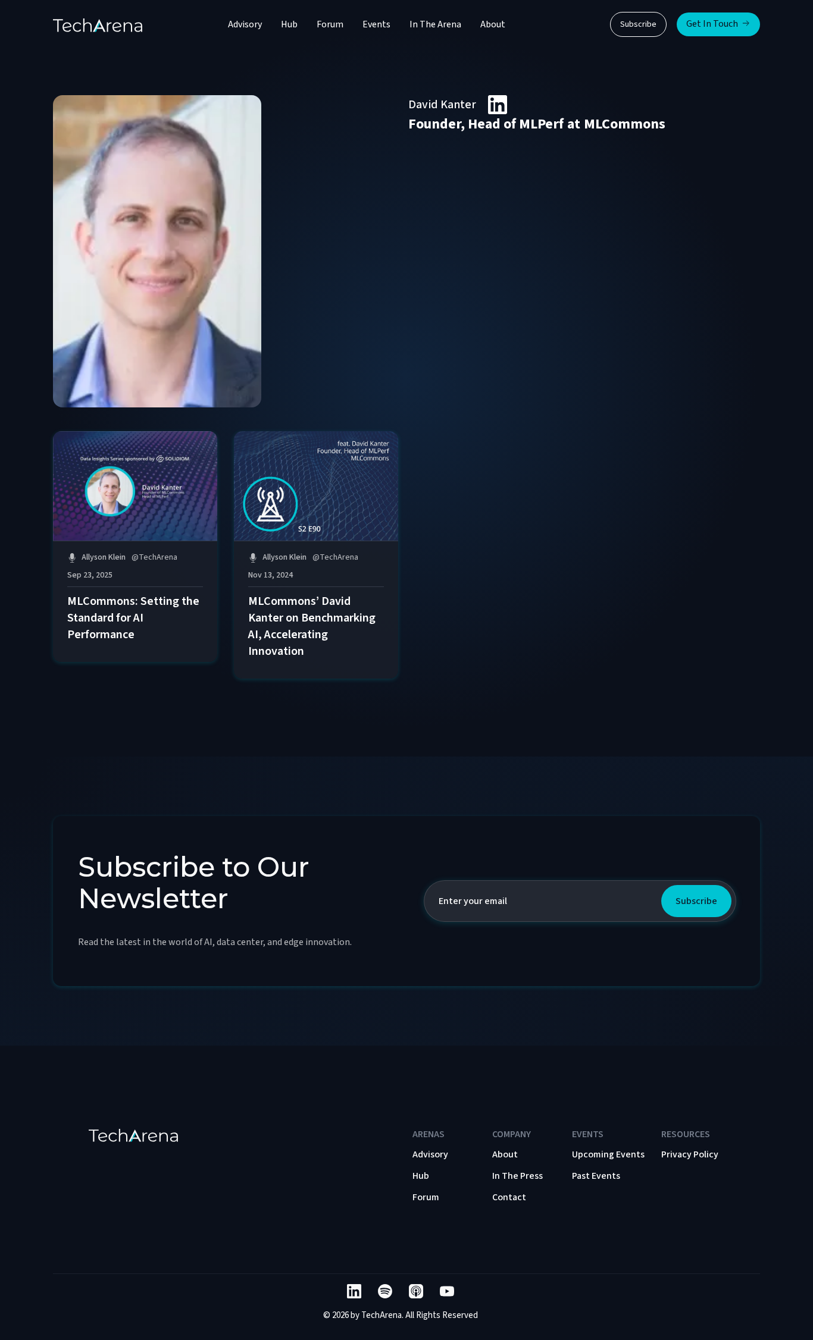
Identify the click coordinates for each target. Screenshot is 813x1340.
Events (376, 24)
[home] (97, 24)
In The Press (517, 1175)
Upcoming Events (608, 1154)
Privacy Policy (689, 1154)
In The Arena (435, 24)
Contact (509, 1197)
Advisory (245, 24)
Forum (330, 24)
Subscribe (638, 24)
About (492, 24)
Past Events (596, 1175)
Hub (289, 24)
